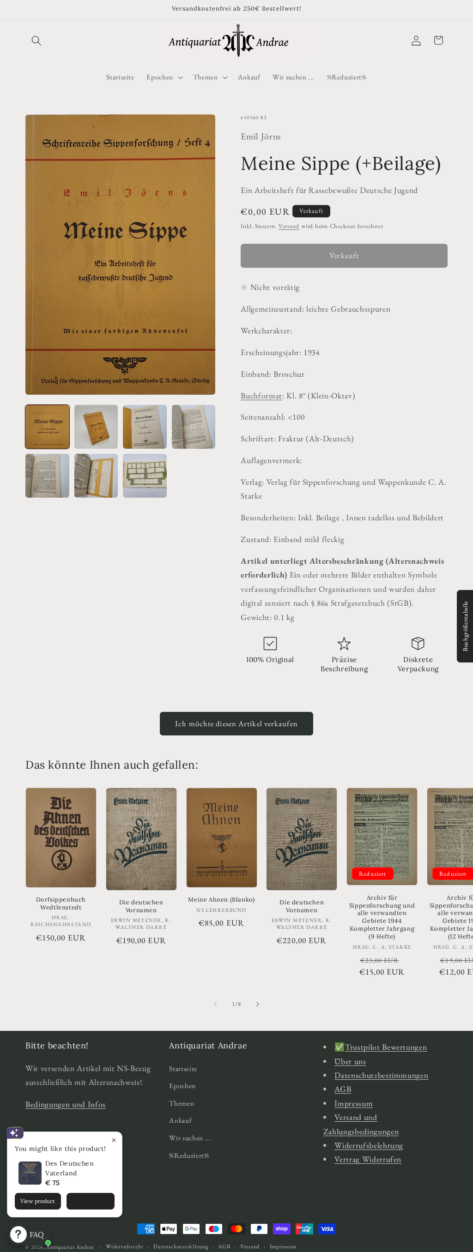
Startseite (183, 1068)
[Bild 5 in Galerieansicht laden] (47, 476)
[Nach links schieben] (215, 1004)
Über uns (350, 1061)
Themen (181, 1103)
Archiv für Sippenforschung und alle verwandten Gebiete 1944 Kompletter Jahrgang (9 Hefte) (382, 917)
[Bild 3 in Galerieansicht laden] (145, 427)
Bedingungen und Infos (65, 1104)
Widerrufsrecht (125, 1246)
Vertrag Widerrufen (367, 1159)
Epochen (182, 1085)
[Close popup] (114, 1140)
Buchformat (261, 395)
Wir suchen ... (190, 1138)
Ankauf (180, 1120)
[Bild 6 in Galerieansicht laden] (96, 476)
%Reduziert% (189, 1155)
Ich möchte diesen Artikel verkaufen (236, 723)
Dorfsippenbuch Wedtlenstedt (61, 903)
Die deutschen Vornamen (141, 906)
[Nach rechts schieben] (258, 1004)
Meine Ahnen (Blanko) (221, 899)
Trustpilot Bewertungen (386, 1046)
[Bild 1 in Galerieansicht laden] (47, 427)
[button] (36, 40)
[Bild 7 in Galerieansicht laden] (145, 476)
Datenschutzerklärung (180, 1246)
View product (37, 1201)
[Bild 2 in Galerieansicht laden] (96, 427)
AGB (342, 1088)
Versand (289, 226)
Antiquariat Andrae (70, 1247)
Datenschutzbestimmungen (381, 1075)
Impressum (353, 1103)
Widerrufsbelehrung (368, 1145)
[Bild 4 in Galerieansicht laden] (194, 427)
